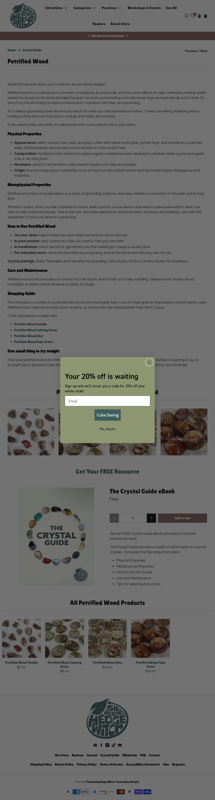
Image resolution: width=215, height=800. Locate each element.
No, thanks (107, 429)
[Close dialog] (149, 362)
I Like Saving (108, 415)
